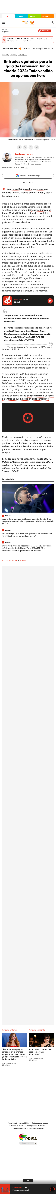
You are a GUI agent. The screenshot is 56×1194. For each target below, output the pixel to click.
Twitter (25, 147)
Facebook (19, 147)
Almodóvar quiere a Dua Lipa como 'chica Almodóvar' (40, 1052)
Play (52, 1189)
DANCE (32, 16)
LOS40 (6, 16)
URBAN (45, 16)
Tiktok (17, 1075)
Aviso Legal (12, 1123)
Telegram (36, 147)
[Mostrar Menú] (3, 22)
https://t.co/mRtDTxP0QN (31, 337)
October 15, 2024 (10, 349)
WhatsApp (31, 147)
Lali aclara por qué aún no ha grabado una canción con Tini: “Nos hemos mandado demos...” (27, 534)
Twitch (38, 1075)
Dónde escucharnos (36, 1128)
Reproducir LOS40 (50, 301)
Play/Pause (28, 418)
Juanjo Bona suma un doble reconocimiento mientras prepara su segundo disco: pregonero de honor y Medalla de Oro (28, 521)
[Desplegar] (28, 1180)
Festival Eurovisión (9, 560)
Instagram (12, 1075)
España (5, 31)
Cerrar (52, 39)
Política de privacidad (40, 1123)
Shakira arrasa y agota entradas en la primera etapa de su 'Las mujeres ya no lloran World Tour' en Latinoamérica (14, 1054)
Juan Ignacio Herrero (24, 154)
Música (13, 55)
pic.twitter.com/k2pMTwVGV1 (19, 340)
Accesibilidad (24, 1123)
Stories (44, 1075)
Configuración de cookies (36, 1126)
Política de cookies (17, 1126)
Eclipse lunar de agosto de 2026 (38, 48)
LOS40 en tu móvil (19, 1128)
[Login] (52, 22)
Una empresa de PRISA (28, 1137)
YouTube (23, 1075)
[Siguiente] (52, 48)
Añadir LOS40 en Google (30, 175)
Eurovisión (22, 55)
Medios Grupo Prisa (28, 1143)
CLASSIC (20, 16)
